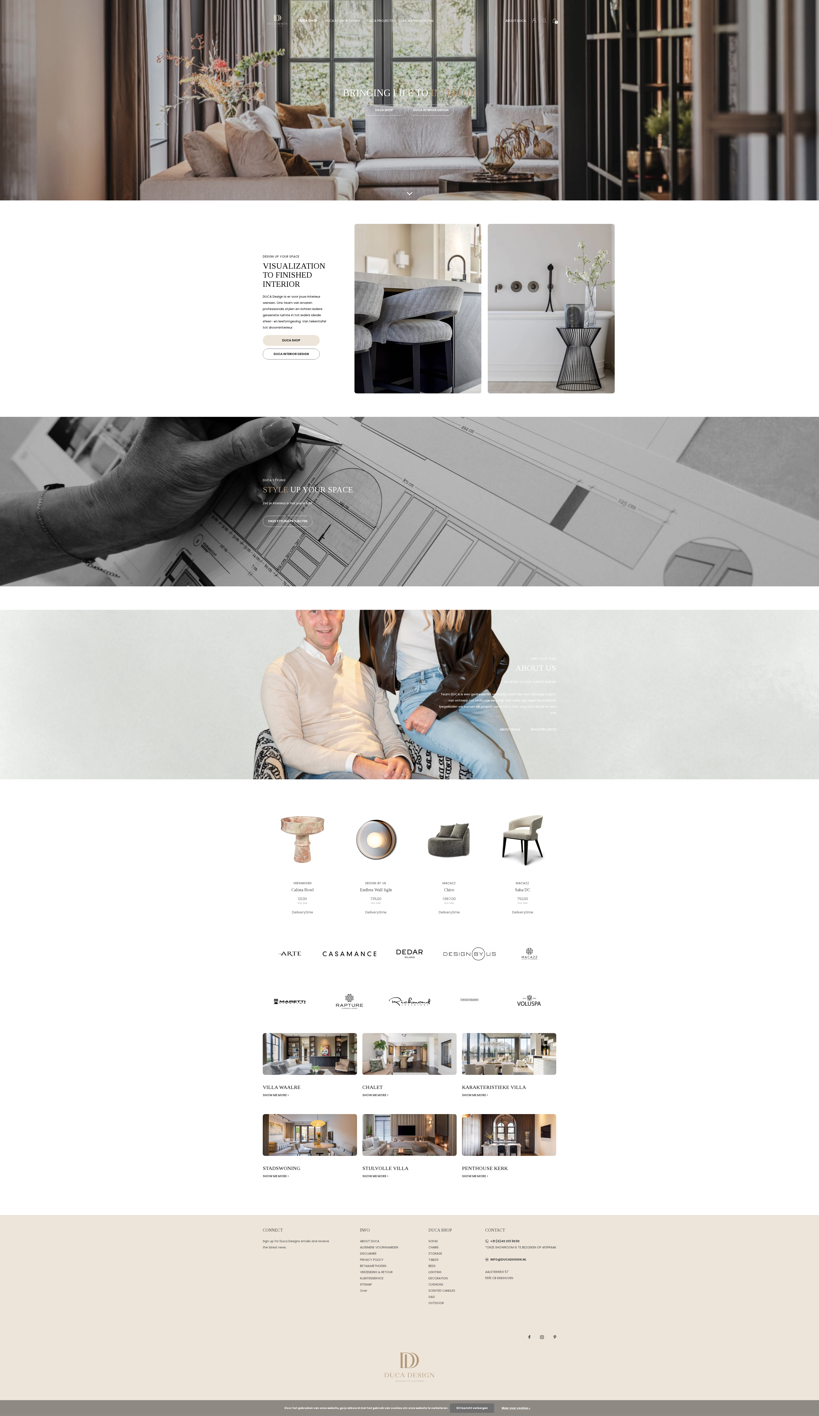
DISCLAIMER (368, 1253)
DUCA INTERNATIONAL (417, 20)
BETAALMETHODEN (373, 1266)
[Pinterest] (554, 1337)
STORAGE (435, 1253)
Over (363, 1290)
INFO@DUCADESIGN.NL (508, 1259)
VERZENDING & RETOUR (376, 1272)
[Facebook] (529, 1337)
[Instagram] (542, 1337)
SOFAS (433, 1241)
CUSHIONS (435, 1284)
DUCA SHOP (307, 20)
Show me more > (276, 1095)
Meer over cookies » (516, 1408)
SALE (431, 1297)
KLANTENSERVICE (371, 1278)
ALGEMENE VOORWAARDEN (379, 1247)
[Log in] (534, 20)
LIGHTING (434, 1272)
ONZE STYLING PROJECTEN (287, 521)
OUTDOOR (436, 1303)
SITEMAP (366, 1284)
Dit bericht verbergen (472, 1408)
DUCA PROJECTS (380, 20)
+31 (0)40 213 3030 (505, 1241)
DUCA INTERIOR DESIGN (342, 20)
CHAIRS (433, 1247)
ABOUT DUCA (515, 20)
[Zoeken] (544, 20)
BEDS (432, 1266)
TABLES (433, 1260)
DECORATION (438, 1278)
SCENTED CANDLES (441, 1290)
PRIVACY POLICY (371, 1260)
